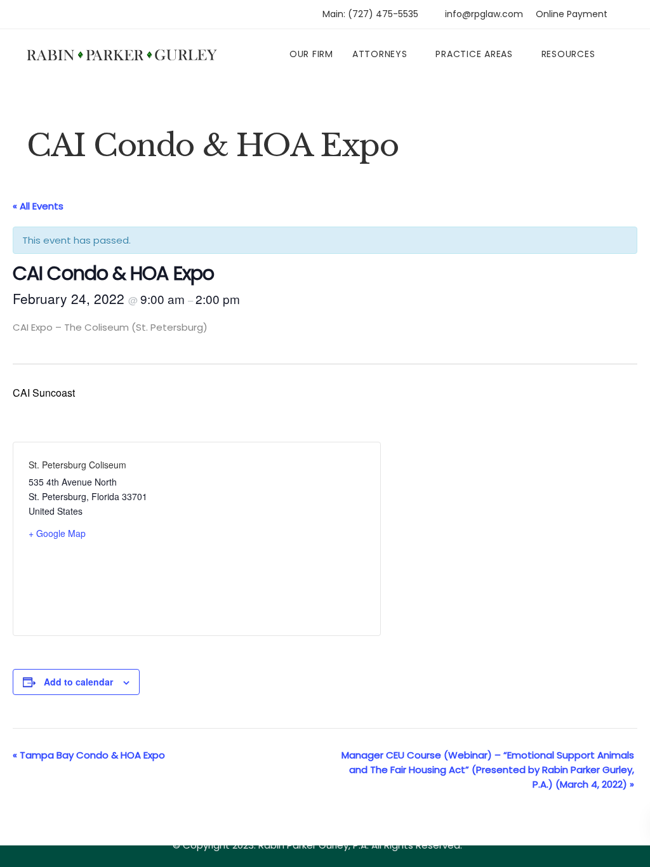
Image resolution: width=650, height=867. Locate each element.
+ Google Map (57, 533)
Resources (568, 54)
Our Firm (311, 54)
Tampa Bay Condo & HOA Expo (89, 755)
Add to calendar (78, 681)
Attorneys (380, 54)
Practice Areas (474, 54)
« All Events (38, 206)
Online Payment (571, 14)
